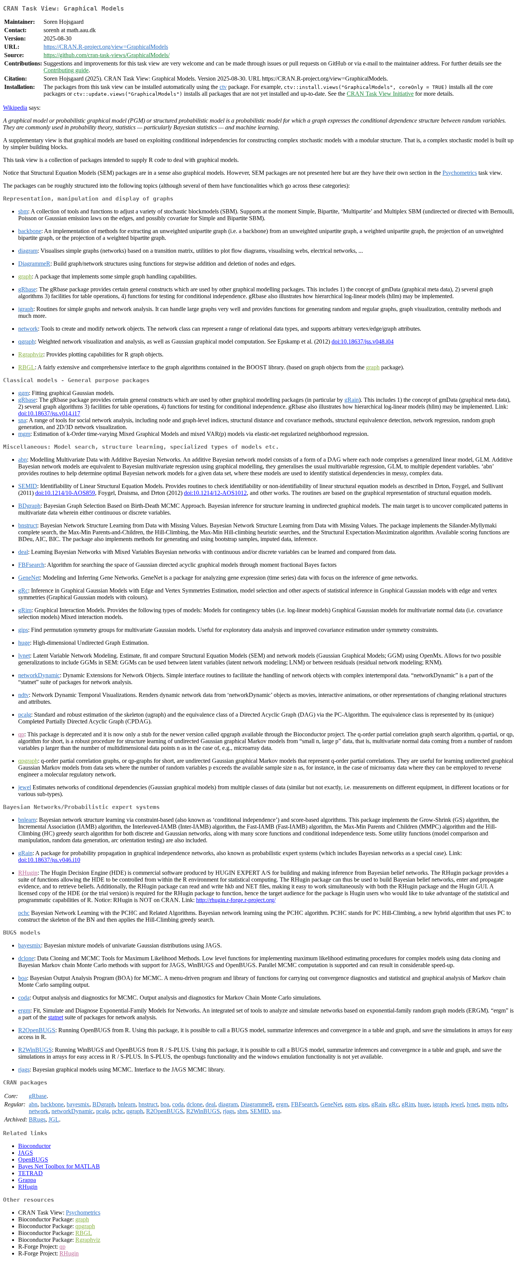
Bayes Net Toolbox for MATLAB (59, 1166)
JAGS (25, 1152)
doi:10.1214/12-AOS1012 (215, 493)
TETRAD (30, 1173)
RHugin (27, 1187)
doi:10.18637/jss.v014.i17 (49, 413)
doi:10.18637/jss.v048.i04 (363, 341)
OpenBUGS (33, 1159)
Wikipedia (15, 107)
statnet (55, 1017)
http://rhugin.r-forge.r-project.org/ (236, 900)
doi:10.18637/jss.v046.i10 (49, 860)
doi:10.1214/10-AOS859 (65, 493)
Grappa (27, 1180)
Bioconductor (34, 1146)
